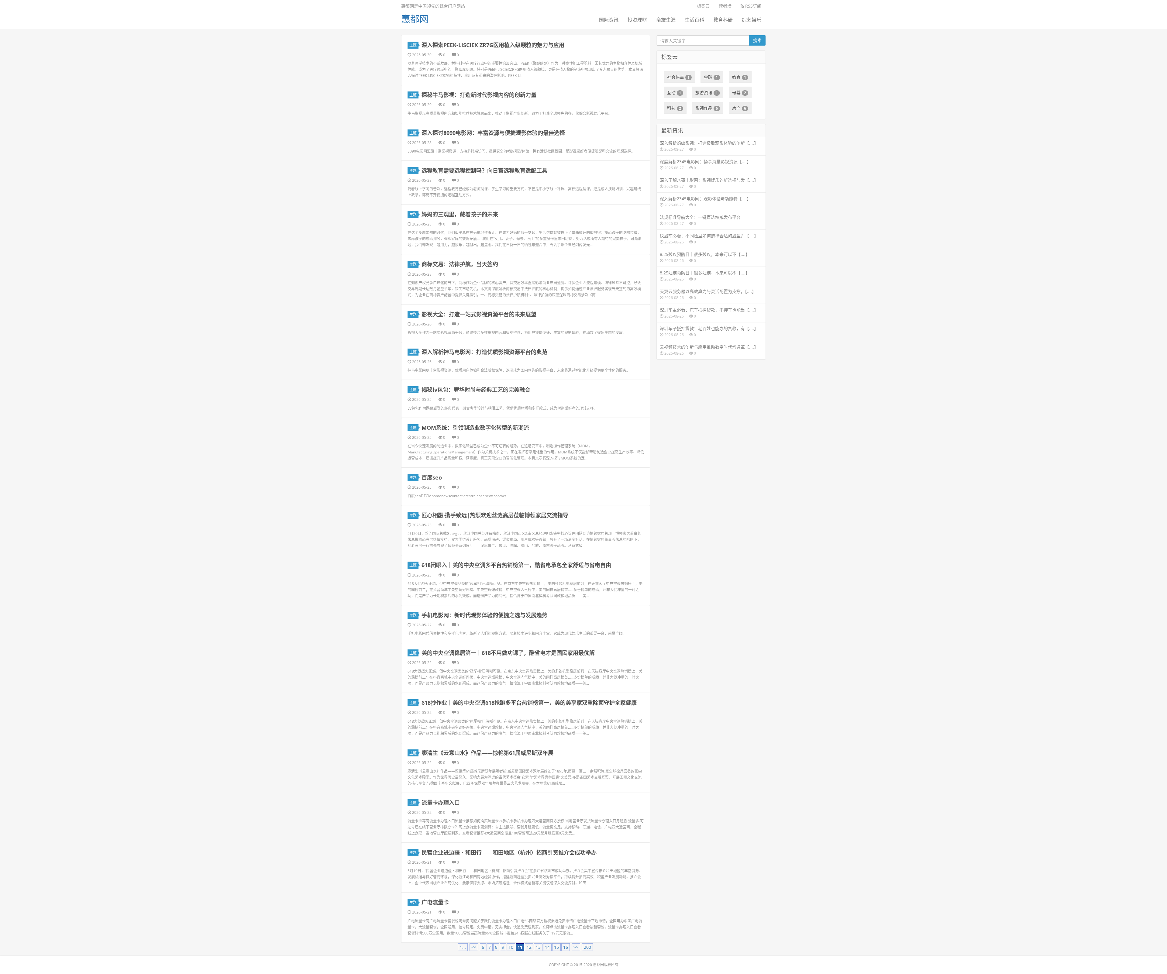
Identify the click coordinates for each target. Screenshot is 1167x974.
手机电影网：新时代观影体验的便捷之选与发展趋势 (484, 615)
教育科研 (723, 19)
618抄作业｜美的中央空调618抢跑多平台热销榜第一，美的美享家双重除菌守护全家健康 (529, 702)
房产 (739, 108)
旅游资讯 (706, 92)
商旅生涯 (666, 19)
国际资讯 (608, 19)
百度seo (432, 477)
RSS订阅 (752, 6)
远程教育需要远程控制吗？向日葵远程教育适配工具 (484, 170)
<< (473, 947)
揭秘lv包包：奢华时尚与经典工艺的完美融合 (476, 389)
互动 (674, 92)
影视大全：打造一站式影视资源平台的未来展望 (479, 314)
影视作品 (706, 108)
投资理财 (637, 19)
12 (529, 947)
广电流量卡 (435, 902)
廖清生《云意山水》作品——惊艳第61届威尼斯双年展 (487, 752)
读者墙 (725, 6)
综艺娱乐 (751, 19)
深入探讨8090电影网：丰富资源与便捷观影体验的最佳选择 (493, 132)
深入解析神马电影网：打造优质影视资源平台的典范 (484, 352)
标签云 (703, 6)
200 (587, 947)
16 (565, 947)
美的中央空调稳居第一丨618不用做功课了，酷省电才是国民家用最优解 (508, 652)
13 (538, 947)
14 (547, 947)
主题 (413, 45)
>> (575, 947)
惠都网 (415, 18)
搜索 (757, 40)
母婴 (739, 92)
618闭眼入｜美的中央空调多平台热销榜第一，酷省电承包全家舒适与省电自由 (516, 565)
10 (510, 947)
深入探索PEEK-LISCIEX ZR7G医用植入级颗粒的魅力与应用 (493, 45)
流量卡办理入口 (441, 802)
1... (463, 947)
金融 (711, 77)
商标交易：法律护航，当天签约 (460, 264)
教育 (739, 77)
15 (556, 947)
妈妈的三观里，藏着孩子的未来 (460, 214)
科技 (674, 108)
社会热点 (678, 77)
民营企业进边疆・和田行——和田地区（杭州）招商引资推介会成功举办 (509, 852)
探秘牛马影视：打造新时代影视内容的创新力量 (479, 94)
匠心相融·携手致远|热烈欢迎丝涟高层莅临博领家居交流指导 (495, 515)
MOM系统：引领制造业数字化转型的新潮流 (475, 427)
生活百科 (694, 19)
